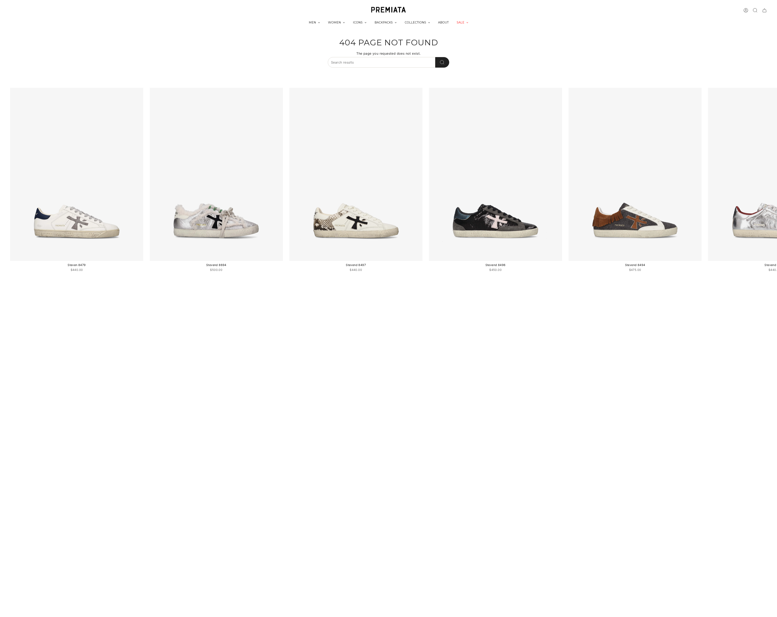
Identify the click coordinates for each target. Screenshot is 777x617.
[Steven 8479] (76, 174)
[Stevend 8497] (355, 174)
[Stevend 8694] (216, 174)
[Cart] (764, 10)
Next (771, 174)
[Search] (442, 62)
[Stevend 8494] (635, 174)
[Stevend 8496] (495, 174)
